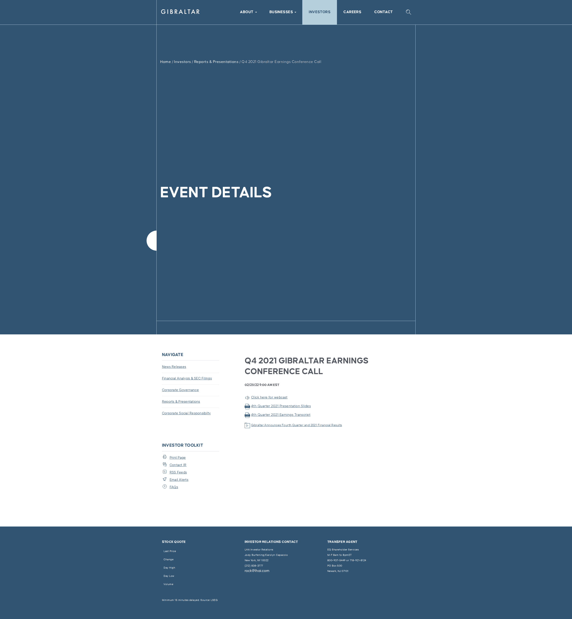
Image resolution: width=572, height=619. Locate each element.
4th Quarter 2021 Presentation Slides (281, 406)
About (246, 12)
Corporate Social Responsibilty (186, 413)
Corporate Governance (180, 390)
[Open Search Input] (408, 12)
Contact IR (178, 465)
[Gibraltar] (180, 12)
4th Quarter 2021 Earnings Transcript (280, 414)
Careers (352, 12)
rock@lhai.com (257, 571)
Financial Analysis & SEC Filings (187, 378)
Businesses (281, 12)
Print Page (178, 457)
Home (165, 62)
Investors (319, 12)
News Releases (174, 366)
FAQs (174, 487)
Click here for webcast (269, 397)
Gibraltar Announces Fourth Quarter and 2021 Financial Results (296, 425)
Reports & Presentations (216, 62)
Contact (383, 12)
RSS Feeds (178, 472)
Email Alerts (179, 479)
